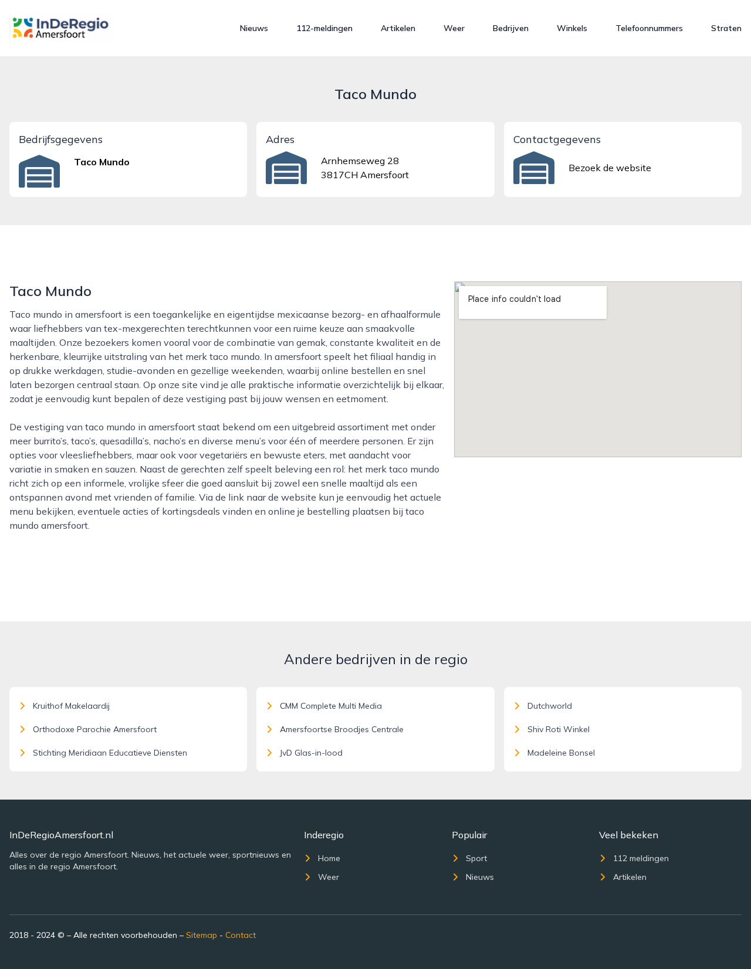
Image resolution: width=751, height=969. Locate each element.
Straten (726, 28)
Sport (476, 858)
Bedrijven (511, 28)
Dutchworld (549, 706)
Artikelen (398, 28)
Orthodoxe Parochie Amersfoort (95, 729)
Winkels (572, 28)
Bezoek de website (610, 168)
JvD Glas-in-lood (311, 752)
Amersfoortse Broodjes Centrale (342, 729)
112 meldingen (641, 858)
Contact (240, 935)
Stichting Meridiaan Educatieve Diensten (110, 752)
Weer (454, 28)
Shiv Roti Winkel (558, 729)
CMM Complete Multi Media (331, 706)
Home (329, 858)
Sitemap (201, 935)
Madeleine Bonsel (561, 752)
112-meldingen (324, 28)
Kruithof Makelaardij (71, 706)
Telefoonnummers (649, 28)
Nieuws (254, 28)
